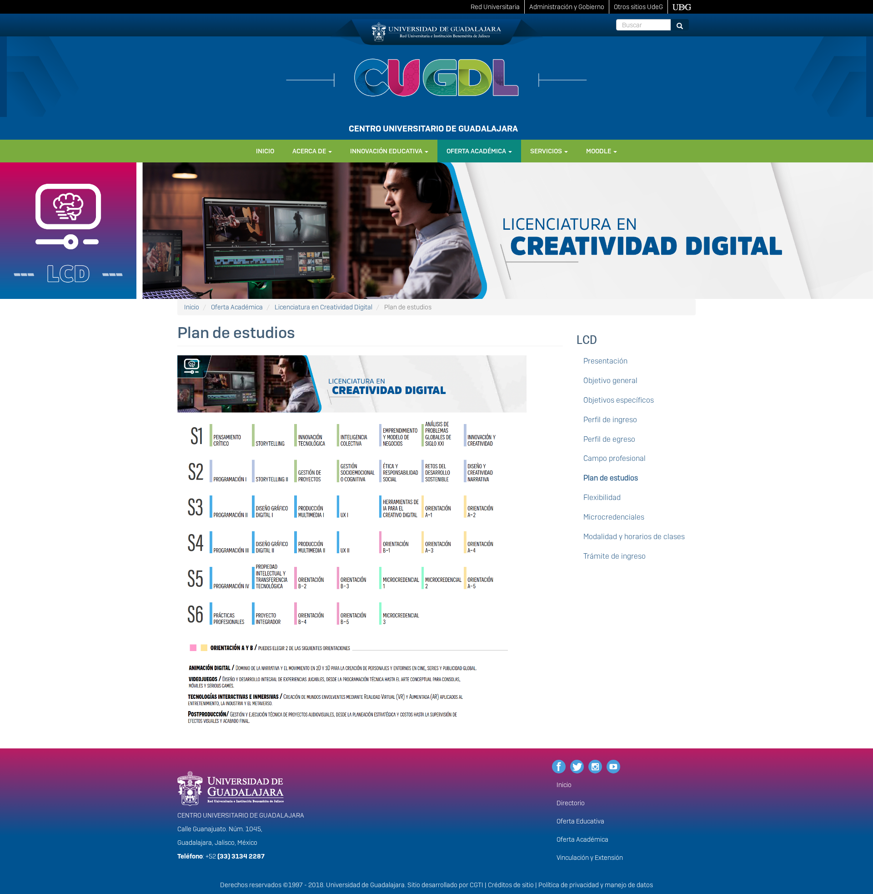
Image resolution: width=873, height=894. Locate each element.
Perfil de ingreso (610, 419)
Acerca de (309, 151)
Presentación (605, 361)
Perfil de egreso (609, 439)
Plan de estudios (610, 478)
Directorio (571, 803)
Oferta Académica (237, 307)
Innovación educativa (387, 151)
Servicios (546, 151)
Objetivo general (610, 380)
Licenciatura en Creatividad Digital (323, 307)
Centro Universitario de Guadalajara (433, 128)
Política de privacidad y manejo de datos (595, 885)
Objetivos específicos (618, 400)
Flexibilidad (602, 497)
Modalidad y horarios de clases (634, 536)
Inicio (265, 151)
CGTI (476, 885)
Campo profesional (614, 458)
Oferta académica (477, 151)
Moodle (599, 151)
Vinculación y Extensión (590, 858)
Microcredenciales (613, 517)
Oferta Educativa (580, 821)
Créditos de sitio (511, 885)
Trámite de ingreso (614, 556)
